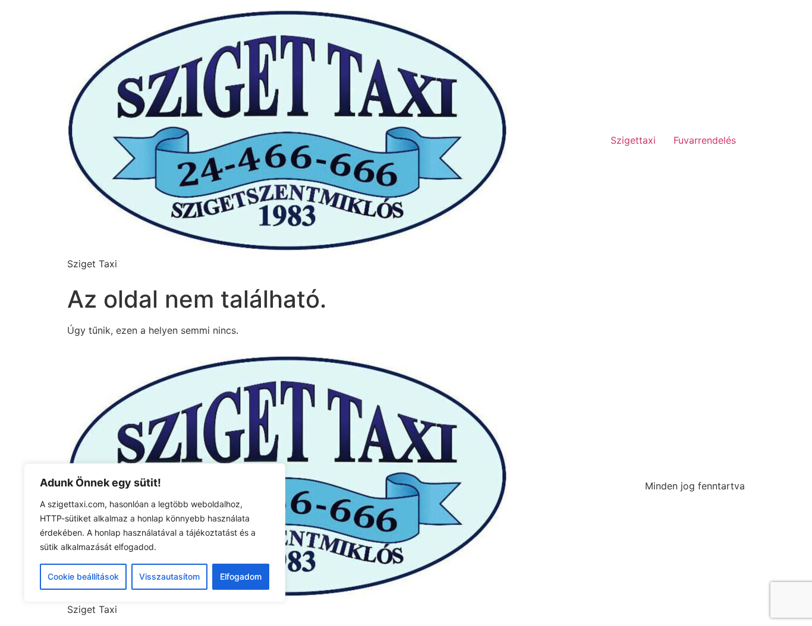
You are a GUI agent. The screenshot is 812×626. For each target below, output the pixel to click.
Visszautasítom (169, 576)
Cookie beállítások (83, 576)
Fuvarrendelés (704, 140)
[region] (154, 532)
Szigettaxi (633, 140)
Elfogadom (241, 576)
